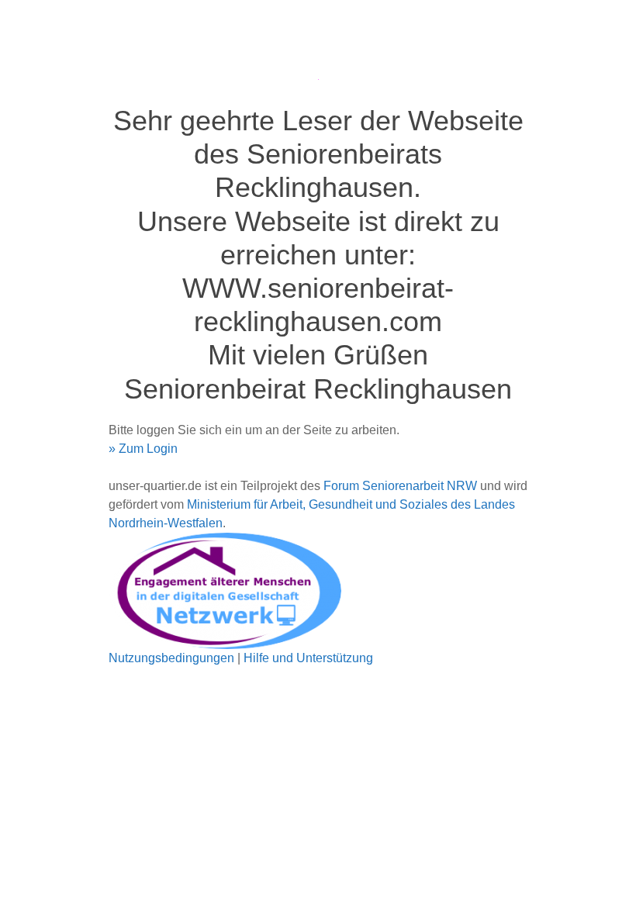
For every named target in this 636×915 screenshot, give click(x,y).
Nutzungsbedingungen (171, 658)
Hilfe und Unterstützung (308, 658)
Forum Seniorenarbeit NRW (400, 485)
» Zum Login (143, 448)
